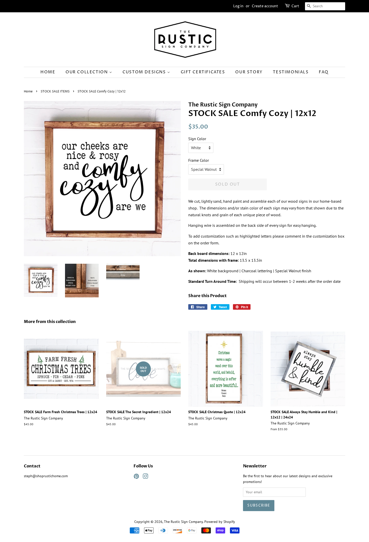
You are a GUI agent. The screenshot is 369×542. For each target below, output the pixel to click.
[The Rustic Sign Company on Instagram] (145, 477)
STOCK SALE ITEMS (55, 91)
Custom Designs (144, 72)
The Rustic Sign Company (183, 521)
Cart (295, 6)
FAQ (324, 72)
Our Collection (87, 72)
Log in (238, 6)
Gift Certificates (203, 72)
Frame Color (198, 160)
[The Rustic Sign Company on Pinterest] (136, 477)
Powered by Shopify (219, 521)
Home (47, 72)
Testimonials (291, 72)
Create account (265, 6)
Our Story (249, 72)
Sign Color (197, 138)
